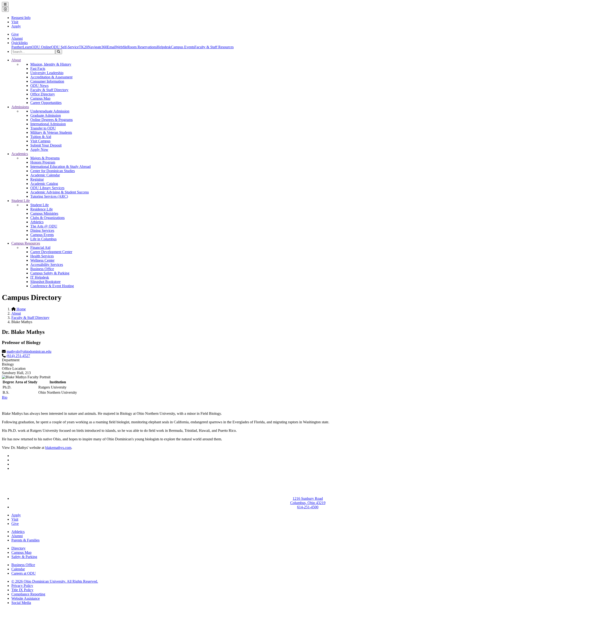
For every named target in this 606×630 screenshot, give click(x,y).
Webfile (121, 47)
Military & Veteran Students (51, 132)
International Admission (48, 124)
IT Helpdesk (39, 277)
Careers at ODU (23, 573)
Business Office (42, 269)
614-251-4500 (307, 507)
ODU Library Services (47, 188)
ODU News (39, 86)
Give (15, 34)
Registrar (37, 179)
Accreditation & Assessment (51, 77)
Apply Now (39, 149)
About (16, 60)
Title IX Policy (22, 590)
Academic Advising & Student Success (59, 192)
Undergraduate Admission (49, 111)
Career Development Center (51, 252)
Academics (19, 154)
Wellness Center (42, 260)
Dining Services (42, 230)
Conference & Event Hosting (52, 286)
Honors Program (42, 162)
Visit (14, 22)
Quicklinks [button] (19, 43)
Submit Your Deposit (46, 145)
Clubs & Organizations (47, 218)
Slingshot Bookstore (45, 282)
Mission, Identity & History (50, 64)
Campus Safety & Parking (49, 273)
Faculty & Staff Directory (49, 90)
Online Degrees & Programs (51, 120)
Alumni (17, 38)
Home (21, 309)
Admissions (20, 107)
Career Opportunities (46, 103)
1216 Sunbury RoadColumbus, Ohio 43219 (307, 500)
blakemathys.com (58, 448)
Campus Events (182, 47)
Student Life (20, 201)
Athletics (37, 222)
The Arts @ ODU (43, 226)
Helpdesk (164, 47)
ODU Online (41, 47)
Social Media (21, 603)
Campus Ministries (44, 213)
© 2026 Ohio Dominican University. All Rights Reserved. (54, 581)
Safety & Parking (24, 557)
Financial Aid (40, 248)
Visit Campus (40, 141)
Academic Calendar (45, 175)
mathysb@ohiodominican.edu (29, 351)
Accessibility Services (46, 265)
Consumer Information (47, 81)
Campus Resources (25, 243)
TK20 (83, 47)
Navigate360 (97, 47)
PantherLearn (21, 47)
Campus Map (40, 98)
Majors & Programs (45, 158)
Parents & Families (25, 540)
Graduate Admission (45, 115)
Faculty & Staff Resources (214, 47)
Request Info (21, 18)
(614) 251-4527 (18, 356)
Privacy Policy (22, 586)
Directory (18, 548)
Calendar (18, 569)
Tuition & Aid (40, 137)
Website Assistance (25, 598)
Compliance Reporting (28, 594)
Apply (16, 26)
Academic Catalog (44, 184)
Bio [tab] (4, 397)
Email (111, 47)
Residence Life (41, 209)
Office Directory (42, 94)
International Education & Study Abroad (60, 167)
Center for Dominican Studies (52, 171)
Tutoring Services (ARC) (49, 196)
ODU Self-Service (65, 47)
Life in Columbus (43, 239)
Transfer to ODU (43, 128)
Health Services (42, 256)
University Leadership (46, 73)
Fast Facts (37, 69)
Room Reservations (142, 47)
